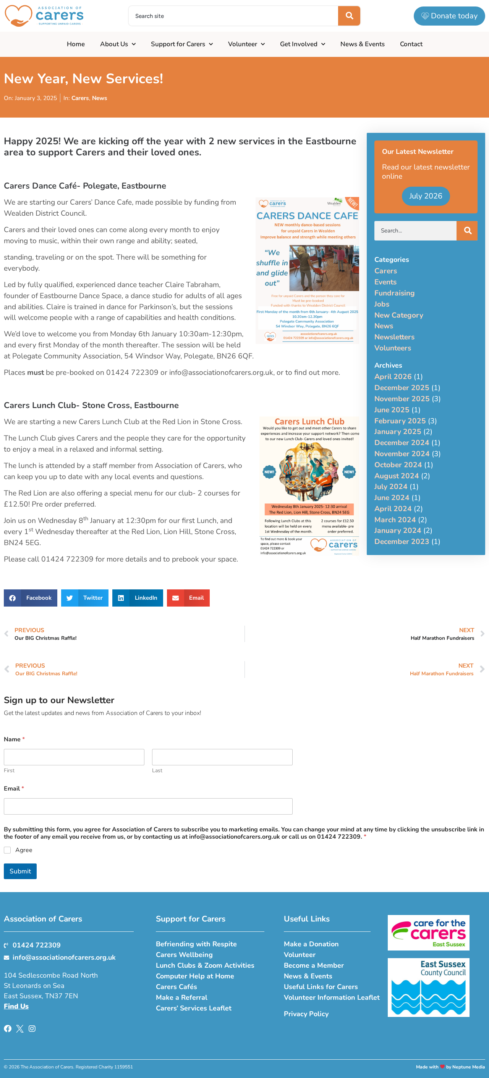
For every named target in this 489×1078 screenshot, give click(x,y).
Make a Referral (181, 997)
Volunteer (242, 44)
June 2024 (392, 498)
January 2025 (397, 432)
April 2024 (393, 509)
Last (157, 770)
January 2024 (397, 531)
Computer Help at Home (195, 976)
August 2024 (396, 476)
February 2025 (400, 421)
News (99, 98)
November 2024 (402, 454)
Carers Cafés (176, 987)
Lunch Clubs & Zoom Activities (205, 965)
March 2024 (395, 520)
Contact (411, 44)
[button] (30, 598)
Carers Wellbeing (184, 955)
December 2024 (401, 443)
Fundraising (394, 293)
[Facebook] (7, 1029)
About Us (114, 44)
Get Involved (298, 44)
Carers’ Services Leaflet (194, 1008)
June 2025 (392, 410)
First (9, 770)
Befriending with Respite (196, 944)
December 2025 (401, 388)
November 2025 (402, 399)
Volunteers (392, 348)
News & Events (362, 44)
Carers (80, 98)
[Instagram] (32, 1029)
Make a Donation (311, 944)
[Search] (349, 16)
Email (14, 788)
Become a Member (314, 965)
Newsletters (394, 337)
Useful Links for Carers (321, 987)
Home (76, 44)
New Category (398, 315)
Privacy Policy (306, 1013)
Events (385, 282)
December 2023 (401, 542)
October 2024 (398, 465)
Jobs (381, 304)
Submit (20, 871)
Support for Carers (178, 44)
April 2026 (393, 377)
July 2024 (391, 487)
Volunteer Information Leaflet (332, 997)
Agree (23, 850)
